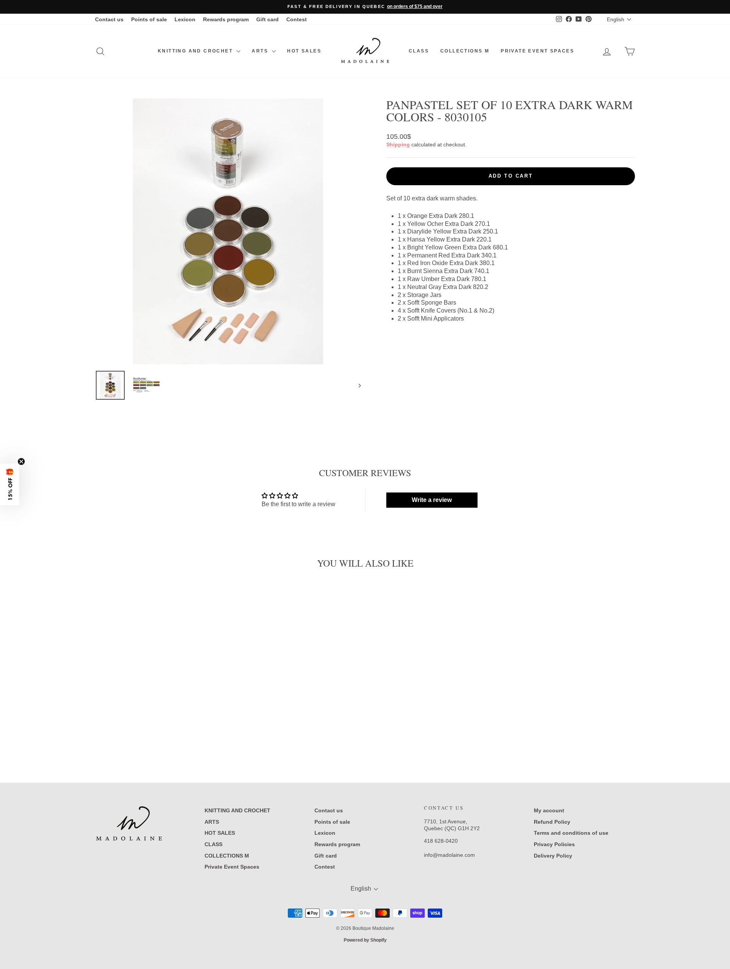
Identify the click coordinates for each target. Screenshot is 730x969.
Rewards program (226, 19)
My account (549, 810)
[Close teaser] (21, 461)
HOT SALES (304, 51)
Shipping (398, 145)
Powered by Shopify (365, 940)
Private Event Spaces (537, 51)
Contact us (109, 19)
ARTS (261, 51)
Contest (296, 19)
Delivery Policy (553, 856)
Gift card (267, 19)
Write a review (432, 500)
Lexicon (185, 19)
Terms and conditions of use (571, 833)
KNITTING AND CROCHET (196, 51)
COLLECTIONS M (464, 51)
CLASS (419, 51)
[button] (9, 484)
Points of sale (149, 19)
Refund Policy (552, 822)
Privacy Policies (554, 844)
